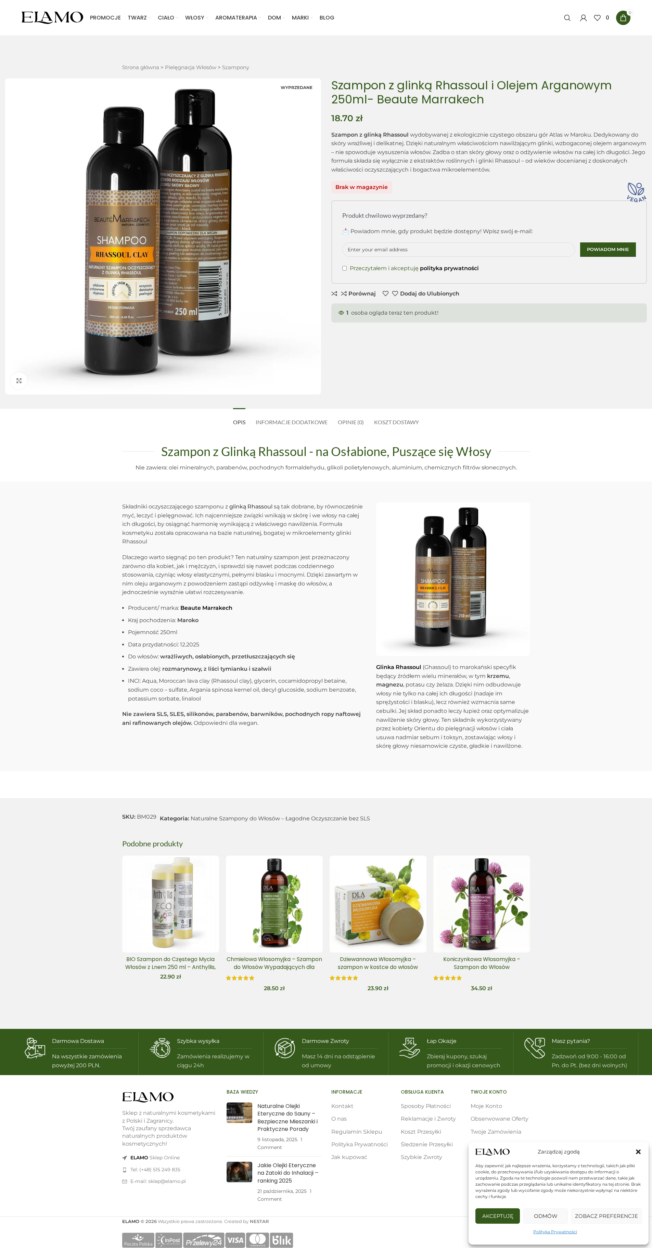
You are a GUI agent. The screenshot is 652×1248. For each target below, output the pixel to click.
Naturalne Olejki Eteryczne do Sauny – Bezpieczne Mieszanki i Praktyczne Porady (287, 1117)
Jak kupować (349, 1157)
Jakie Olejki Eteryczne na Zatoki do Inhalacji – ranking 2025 (287, 1173)
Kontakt (342, 1106)
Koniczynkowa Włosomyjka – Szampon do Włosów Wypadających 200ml (481, 967)
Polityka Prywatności (555, 1231)
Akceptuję (497, 1216)
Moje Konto (486, 1106)
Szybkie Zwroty (421, 1157)
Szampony (235, 67)
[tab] (239, 418)
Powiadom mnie (608, 249)
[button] (638, 1151)
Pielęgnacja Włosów (190, 67)
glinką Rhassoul (250, 506)
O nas (339, 1118)
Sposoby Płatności (426, 1106)
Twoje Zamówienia (496, 1132)
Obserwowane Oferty (499, 1118)
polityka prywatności (449, 268)
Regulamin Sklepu (356, 1132)
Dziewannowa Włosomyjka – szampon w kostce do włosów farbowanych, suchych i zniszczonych (378, 970)
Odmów (546, 1216)
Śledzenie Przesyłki (427, 1144)
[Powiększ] (18, 380)
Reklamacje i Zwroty (428, 1118)
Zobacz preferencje (606, 1216)
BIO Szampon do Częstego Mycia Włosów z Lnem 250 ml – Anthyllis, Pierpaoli (170, 967)
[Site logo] (52, 17)
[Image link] (148, 1097)
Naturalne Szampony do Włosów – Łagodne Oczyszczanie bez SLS (280, 818)
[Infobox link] (76, 1054)
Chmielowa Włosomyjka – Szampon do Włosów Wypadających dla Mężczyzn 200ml (274, 967)
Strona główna (140, 67)
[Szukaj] (569, 18)
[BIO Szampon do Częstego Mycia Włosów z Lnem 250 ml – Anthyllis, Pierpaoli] (170, 904)
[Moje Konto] (583, 18)
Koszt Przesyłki (421, 1132)
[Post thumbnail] (239, 1126)
